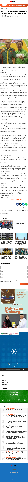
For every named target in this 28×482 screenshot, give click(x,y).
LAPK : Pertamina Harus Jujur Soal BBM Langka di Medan (14, 427)
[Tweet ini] (20, 204)
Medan (11, 425)
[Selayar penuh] (26, 369)
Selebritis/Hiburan (13, 457)
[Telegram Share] (23, 204)
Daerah (7, 408)
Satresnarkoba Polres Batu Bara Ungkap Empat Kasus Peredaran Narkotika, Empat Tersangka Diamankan (15, 437)
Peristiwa (11, 420)
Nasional (8, 440)
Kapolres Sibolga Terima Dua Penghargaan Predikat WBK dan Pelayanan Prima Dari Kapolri (15, 411)
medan (3, 375)
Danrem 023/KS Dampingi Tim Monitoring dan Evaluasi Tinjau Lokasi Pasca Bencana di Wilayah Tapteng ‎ (16, 416)
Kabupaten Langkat (6, 378)
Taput (14, 420)
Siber (20, 467)
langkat (4, 380)
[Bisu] (23, 369)
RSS (14, 474)
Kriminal (14, 435)
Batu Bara (8, 435)
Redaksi (7, 467)
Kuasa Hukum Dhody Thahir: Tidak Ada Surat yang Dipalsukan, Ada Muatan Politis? (6, 258)
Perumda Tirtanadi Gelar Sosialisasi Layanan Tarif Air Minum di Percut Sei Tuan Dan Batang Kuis (21, 258)
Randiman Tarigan (6, 382)
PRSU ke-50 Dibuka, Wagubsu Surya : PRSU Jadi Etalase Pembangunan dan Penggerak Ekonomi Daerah (15, 448)
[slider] (13, 369)
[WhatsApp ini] (26, 204)
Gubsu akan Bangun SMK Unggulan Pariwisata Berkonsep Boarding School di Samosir (16, 442)
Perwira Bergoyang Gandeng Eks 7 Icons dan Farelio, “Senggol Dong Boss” (16, 459)
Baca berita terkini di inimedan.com (14, 199)
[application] (14, 351)
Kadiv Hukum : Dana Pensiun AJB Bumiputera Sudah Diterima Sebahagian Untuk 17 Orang (6, 243)
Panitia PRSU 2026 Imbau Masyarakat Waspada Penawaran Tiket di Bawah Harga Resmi (16, 432)
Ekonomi (7, 430)
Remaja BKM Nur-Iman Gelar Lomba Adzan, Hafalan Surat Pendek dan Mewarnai (21, 222)
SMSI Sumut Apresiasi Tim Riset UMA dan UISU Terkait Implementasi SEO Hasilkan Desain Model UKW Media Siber (20, 243)
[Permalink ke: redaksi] (1, 15)
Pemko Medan (5, 384)
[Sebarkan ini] (17, 204)
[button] (14, 351)
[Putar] (2, 369)
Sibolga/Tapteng (12, 408)
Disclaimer (14, 469)
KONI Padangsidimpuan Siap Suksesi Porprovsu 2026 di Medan (6, 229)
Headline (7, 425)
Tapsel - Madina (16, 451)
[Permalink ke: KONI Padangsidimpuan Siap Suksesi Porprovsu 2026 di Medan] (6, 224)
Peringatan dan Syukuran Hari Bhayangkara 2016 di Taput (16, 422)
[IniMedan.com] (14, 1)
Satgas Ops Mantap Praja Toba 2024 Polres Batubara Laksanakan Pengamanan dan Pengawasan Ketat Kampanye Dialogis (6, 210)
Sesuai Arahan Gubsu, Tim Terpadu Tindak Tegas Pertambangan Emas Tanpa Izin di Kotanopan (15, 454)
